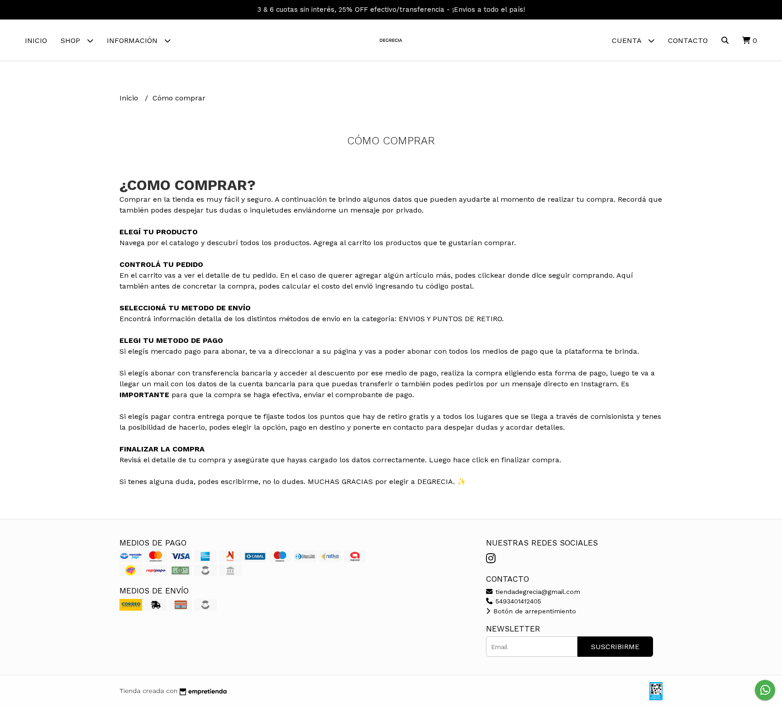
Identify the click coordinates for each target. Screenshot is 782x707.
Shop (71, 40)
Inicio (36, 40)
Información (133, 40)
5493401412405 (517, 601)
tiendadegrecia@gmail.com (536, 591)
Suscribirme (615, 646)
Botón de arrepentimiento (533, 611)
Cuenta (628, 40)
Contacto (688, 40)
